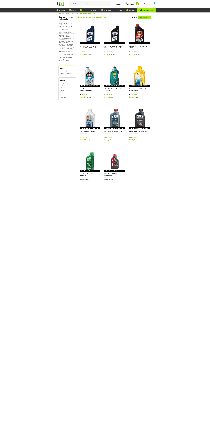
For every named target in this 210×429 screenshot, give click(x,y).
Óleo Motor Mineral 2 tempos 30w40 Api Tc (88, 174)
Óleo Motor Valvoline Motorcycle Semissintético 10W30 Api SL (89, 47)
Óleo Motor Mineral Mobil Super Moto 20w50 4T (138, 132)
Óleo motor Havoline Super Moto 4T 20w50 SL (138, 47)
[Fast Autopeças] (60, 4)
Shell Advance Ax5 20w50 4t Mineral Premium (137, 89)
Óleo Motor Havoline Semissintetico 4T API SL (87, 89)
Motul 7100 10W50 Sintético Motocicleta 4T (112, 174)
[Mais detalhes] (90, 33)
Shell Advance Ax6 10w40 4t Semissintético (88, 132)
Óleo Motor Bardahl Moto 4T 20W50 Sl (112, 89)
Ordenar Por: (134, 17)
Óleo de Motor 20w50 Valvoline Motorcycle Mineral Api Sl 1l (113, 47)
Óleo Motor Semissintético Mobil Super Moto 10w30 (113, 132)
